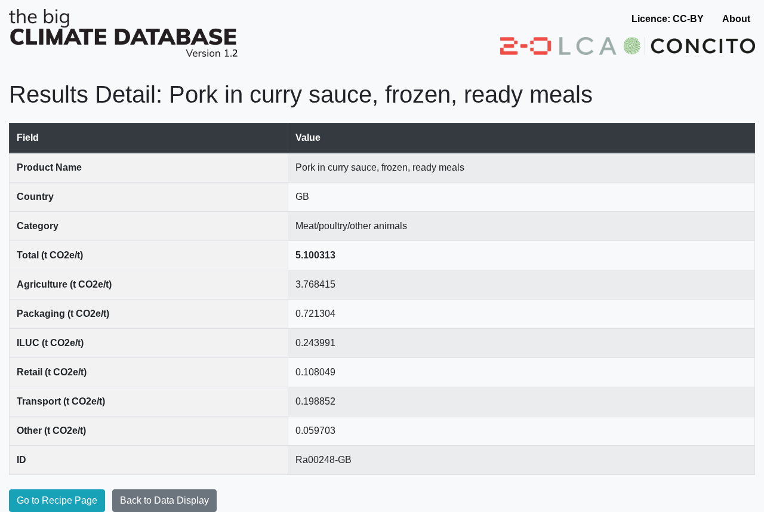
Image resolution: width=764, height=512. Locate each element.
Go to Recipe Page (57, 500)
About (736, 19)
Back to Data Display (164, 500)
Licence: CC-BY (667, 19)
